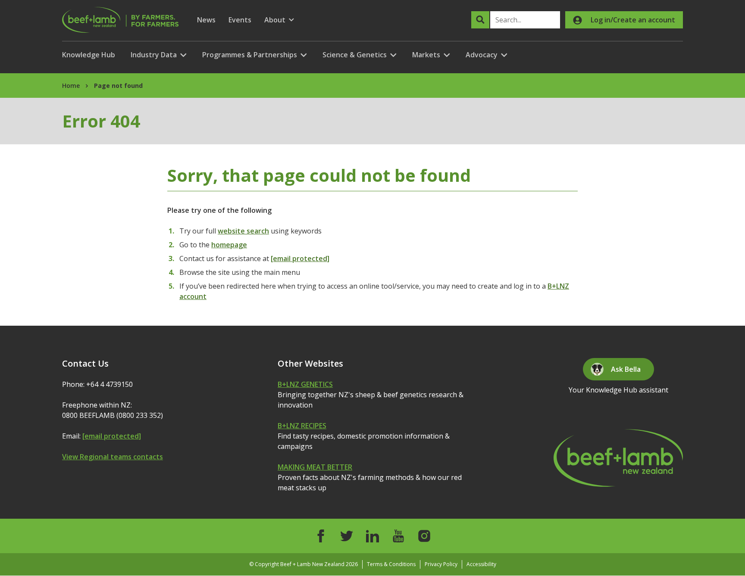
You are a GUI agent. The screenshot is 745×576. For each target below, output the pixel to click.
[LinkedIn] (372, 535)
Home (71, 85)
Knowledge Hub (88, 54)
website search (243, 231)
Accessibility (481, 564)
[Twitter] (346, 535)
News (206, 20)
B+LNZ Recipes (302, 425)
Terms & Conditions (391, 564)
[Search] (480, 19)
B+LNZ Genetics (305, 384)
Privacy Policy (441, 564)
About (279, 20)
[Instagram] (424, 535)
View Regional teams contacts (112, 456)
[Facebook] (320, 535)
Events (240, 20)
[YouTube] (398, 535)
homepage (229, 244)
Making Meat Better (315, 467)
